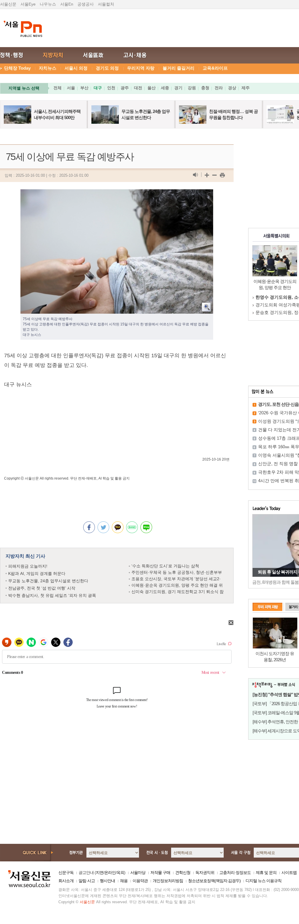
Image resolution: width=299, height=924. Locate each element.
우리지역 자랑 (140, 68)
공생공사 (85, 4)
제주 (245, 87)
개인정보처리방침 (168, 880)
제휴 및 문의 (266, 872)
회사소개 (66, 880)
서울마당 (137, 872)
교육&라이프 (215, 68)
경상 (232, 87)
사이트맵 (289, 872)
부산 (84, 87)
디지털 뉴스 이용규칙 (263, 880)
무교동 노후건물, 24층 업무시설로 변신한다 (48, 580)
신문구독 (66, 872)
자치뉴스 (47, 68)
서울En (66, 4)
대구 (98, 87)
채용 (124, 880)
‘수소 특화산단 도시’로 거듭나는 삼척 (165, 566)
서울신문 (8, 4)
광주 (125, 87)
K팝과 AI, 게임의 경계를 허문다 (36, 573)
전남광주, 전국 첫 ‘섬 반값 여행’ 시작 (41, 588)
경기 (178, 87)
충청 (205, 87)
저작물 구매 (160, 872)
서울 (71, 87)
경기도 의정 (107, 68)
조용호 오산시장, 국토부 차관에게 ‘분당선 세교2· (176, 578)
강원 (192, 87)
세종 (165, 87)
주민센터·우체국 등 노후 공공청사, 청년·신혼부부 (176, 572)
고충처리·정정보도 (235, 872)
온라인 (110, 872)
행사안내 (107, 880)
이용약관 (140, 880)
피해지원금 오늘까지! (27, 566)
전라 (219, 87)
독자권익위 (204, 872)
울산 (151, 87)
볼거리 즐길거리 (178, 68)
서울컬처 (106, 4)
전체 (57, 87)
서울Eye (28, 4)
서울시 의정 (76, 68)
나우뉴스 (48, 4)
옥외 (120, 872)
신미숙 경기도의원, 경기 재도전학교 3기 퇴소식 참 (177, 591)
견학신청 (182, 872)
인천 (111, 87)
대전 (138, 87)
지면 (99, 872)
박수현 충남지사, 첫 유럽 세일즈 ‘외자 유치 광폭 (52, 595)
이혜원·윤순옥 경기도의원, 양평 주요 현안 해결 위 (177, 585)
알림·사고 (87, 880)
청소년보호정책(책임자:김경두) (214, 880)
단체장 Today (17, 68)
